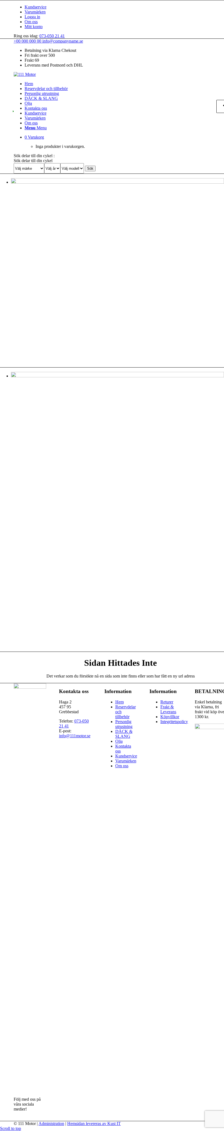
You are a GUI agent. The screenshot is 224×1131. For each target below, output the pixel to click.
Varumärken (35, 12)
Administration (51, 1123)
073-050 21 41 (52, 36)
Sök (90, 168)
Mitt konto (34, 26)
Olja (119, 741)
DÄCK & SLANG (123, 734)
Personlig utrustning (123, 724)
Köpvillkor (169, 716)
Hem (119, 702)
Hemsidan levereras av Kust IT (94, 1123)
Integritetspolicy (174, 721)
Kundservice (35, 7)
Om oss (31, 21)
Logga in (32, 16)
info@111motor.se (74, 735)
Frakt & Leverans (168, 709)
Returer (166, 702)
